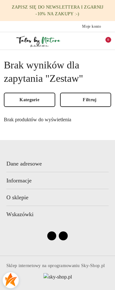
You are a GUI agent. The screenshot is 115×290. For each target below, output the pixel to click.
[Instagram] (63, 235)
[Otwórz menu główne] (7, 40)
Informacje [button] (19, 180)
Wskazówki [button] (20, 214)
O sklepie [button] (17, 197)
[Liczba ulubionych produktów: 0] (93, 41)
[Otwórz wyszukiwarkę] (83, 41)
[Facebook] (51, 235)
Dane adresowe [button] (24, 163)
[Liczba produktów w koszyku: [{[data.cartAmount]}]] (103, 41)
